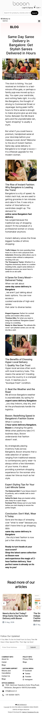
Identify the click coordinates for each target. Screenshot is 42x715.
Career (4, 662)
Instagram (28, 679)
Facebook (28, 671)
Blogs (4, 665)
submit (33, 647)
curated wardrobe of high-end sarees (19, 302)
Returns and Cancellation (6, 672)
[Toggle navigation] (39, 21)
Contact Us (6, 676)
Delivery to (6, 20)
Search (34, 13)
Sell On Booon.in (22, 704)
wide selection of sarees (16, 454)
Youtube (28, 676)
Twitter (27, 674)
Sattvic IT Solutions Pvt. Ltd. (30, 712)
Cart (37, 7)
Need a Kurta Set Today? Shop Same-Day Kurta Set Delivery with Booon (15, 615)
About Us (5, 659)
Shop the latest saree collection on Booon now (20, 554)
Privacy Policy (28, 659)
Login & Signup (27, 8)
